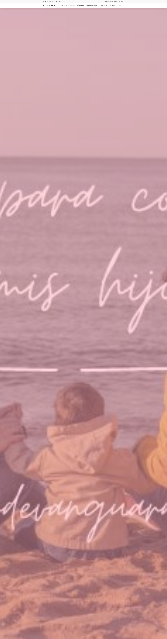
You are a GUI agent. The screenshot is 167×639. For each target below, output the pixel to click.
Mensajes (93, 347)
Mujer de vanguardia (49, 5)
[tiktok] (56, 1)
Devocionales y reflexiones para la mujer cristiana (77, 347)
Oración (98, 347)
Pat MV (83, 355)
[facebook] (45, 1)
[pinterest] (47, 1)
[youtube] (50, 1)
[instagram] (52, 1)
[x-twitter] (43, 1)
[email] (59, 1)
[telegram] (54, 1)
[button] (123, 5)
